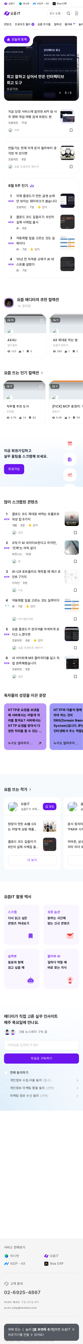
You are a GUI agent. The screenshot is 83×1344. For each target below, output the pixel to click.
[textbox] (41, 1045)
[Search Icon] (68, 13)
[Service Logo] (12, 13)
